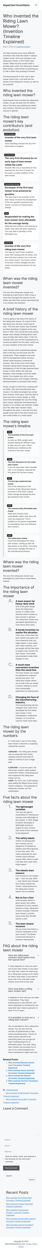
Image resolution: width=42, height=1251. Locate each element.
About (21, 1247)
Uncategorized (12, 1090)
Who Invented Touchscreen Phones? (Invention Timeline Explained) (17, 1212)
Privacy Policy (31, 1244)
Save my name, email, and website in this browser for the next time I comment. (20, 1159)
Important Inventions (16, 5)
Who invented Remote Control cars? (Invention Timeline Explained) (21, 1065)
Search (9, 1176)
